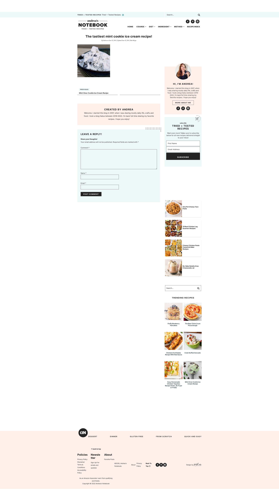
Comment (85, 148)
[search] (199, 15)
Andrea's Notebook (92, 24)
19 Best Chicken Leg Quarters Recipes (190, 227)
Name (83, 173)
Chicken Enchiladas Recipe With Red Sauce (173, 354)
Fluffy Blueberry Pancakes (173, 324)
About (133, 465)
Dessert (92, 436)
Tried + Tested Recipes (99, 15)
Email (83, 183)
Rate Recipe (133, 40)
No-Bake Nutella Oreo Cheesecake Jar (191, 267)
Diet (151, 27)
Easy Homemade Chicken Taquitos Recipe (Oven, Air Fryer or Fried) (173, 384)
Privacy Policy (82, 459)
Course (140, 27)
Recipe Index (193, 27)
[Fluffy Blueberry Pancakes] (174, 320)
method (178, 27)
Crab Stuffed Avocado (193, 353)
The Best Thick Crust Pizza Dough (192, 324)
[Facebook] (188, 21)
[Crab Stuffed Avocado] (193, 349)
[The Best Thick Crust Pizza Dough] (193, 320)
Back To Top (148, 464)
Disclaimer (81, 462)
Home (130, 27)
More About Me (183, 103)
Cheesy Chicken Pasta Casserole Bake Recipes (191, 247)
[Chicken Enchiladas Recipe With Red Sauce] (174, 349)
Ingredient (163, 27)
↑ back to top (96, 449)
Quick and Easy (193, 436)
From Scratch (164, 436)
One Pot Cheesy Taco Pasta (190, 208)
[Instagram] (197, 21)
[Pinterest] (193, 21)
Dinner (113, 436)
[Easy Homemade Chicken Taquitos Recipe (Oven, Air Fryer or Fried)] (174, 378)
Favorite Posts (109, 459)
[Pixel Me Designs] (197, 465)
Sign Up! (94, 462)
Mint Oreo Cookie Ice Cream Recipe (192, 383)
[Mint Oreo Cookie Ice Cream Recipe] (193, 378)
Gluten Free (136, 436)
